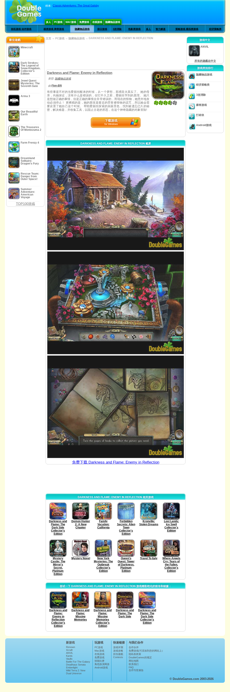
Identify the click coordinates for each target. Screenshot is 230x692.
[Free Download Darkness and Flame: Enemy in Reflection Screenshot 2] (115, 302)
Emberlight (71, 667)
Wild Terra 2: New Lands (75, 671)
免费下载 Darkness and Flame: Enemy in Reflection (115, 462)
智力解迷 (161, 29)
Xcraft (69, 650)
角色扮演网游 (102, 664)
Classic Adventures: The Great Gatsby (76, 5)
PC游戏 (58, 22)
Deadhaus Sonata (76, 664)
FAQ (131, 667)
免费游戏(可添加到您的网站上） (146, 650)
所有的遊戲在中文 (205, 60)
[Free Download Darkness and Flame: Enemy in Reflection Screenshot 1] (115, 199)
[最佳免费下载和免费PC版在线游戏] (25, 12)
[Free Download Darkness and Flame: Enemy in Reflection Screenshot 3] (115, 406)
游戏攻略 (118, 650)
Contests (118, 657)
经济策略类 (215, 29)
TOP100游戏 (25, 204)
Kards (69, 655)
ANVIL (69, 653)
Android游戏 (204, 125)
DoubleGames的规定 (140, 657)
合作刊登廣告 (136, 670)
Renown (70, 647)
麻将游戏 (201, 104)
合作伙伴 (134, 647)
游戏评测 (118, 647)
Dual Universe (74, 673)
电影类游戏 (134, 29)
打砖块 (200, 115)
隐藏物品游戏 (112, 22)
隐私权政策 (135, 654)
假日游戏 (102, 29)
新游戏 (70, 642)
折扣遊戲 (118, 654)
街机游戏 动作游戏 (21, 29)
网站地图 (134, 660)
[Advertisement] (115, 55)
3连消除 (117, 29)
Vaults (69, 658)
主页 (48, 38)
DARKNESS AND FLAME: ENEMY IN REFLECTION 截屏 (115, 143)
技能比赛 (99, 660)
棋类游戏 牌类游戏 (54, 29)
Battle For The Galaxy (78, 661)
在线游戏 (97, 22)
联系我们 (134, 664)
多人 (48, 22)
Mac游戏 (71, 22)
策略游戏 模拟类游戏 (186, 29)
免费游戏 (84, 22)
